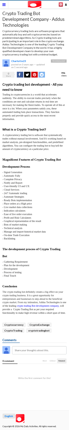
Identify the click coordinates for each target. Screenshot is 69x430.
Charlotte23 (18, 60)
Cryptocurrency (14, 324)
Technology (58, 61)
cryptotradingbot (39, 330)
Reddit (42, 74)
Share (20, 74)
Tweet (27, 74)
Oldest (53, 361)
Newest (61, 361)
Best (45, 361)
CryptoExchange (40, 324)
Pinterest (34, 74)
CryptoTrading (13, 330)
